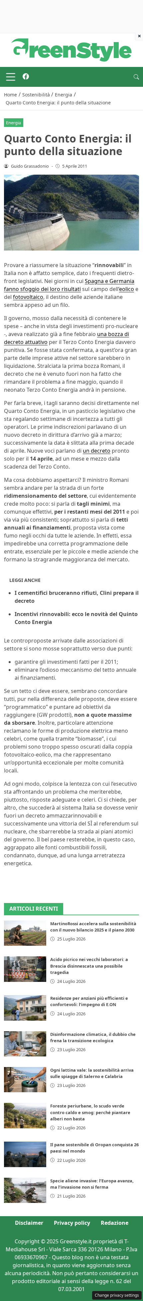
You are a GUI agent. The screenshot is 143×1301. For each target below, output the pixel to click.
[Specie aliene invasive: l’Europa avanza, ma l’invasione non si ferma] (25, 1190)
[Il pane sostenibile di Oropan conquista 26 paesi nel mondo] (25, 1154)
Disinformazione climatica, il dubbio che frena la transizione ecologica (93, 1037)
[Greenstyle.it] (71, 49)
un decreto (96, 450)
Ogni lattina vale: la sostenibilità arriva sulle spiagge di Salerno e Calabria (92, 1073)
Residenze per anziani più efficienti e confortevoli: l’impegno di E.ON (89, 1001)
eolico (126, 289)
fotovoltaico (28, 297)
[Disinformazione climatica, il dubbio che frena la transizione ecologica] (25, 1043)
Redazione (114, 1222)
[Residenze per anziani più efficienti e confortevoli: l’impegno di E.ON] (25, 1007)
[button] (136, 77)
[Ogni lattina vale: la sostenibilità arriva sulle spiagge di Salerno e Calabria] (25, 1079)
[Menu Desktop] (10, 77)
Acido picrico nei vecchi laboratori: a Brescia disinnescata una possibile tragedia (89, 965)
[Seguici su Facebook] (26, 77)
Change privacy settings (117, 1295)
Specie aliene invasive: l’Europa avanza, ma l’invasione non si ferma (92, 1184)
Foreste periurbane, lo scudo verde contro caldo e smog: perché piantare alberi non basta (90, 1112)
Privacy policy (72, 1222)
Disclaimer (29, 1222)
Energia (13, 123)
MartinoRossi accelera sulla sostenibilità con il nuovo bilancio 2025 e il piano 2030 (93, 927)
